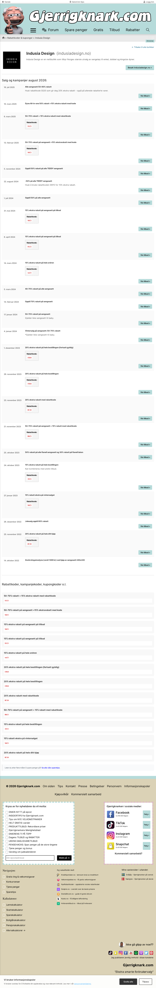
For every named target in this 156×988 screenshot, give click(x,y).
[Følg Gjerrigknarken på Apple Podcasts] (141, 953)
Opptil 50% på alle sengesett (37, 198)
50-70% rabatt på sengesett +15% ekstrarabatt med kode (50, 142)
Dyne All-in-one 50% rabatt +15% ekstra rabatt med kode (50, 103)
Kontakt (71, 786)
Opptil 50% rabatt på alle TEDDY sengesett (44, 168)
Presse (82, 786)
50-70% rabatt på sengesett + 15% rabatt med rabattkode (51, 426)
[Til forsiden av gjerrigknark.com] (13, 20)
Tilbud (114, 30)
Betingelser (97, 786)
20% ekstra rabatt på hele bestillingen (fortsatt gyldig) (49, 347)
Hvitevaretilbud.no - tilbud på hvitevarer (76, 903)
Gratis (98, 30)
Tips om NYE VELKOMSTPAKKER (25, 819)
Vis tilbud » (145, 96)
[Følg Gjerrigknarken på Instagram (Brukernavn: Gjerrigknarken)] (121, 953)
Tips (60, 786)
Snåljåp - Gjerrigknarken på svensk (139, 875)
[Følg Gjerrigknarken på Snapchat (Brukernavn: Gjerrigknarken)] (115, 953)
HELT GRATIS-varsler (19, 823)
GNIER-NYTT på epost (20, 812)
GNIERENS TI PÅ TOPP (20, 834)
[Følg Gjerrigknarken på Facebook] (126, 953)
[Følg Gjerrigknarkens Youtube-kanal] (131, 953)
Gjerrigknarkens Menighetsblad (24, 830)
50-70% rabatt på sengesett (37, 314)
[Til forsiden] (90, 17)
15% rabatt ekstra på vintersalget (40, 495)
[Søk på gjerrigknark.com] (148, 29)
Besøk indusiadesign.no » (140, 67)
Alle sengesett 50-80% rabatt (38, 87)
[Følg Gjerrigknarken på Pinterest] (151, 953)
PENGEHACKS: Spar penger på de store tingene (33, 844)
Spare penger (76, 30)
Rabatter (133, 30)
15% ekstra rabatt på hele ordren (39, 263)
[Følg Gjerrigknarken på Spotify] (136, 953)
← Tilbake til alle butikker (143, 47)
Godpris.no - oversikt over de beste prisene (78, 889)
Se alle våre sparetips (51, 768)
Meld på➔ (64, 858)
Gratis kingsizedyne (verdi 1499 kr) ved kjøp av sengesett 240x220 (55, 560)
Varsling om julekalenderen (22, 852)
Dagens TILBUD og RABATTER (24, 837)
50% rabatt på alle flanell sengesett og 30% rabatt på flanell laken (54, 452)
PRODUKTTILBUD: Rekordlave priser (27, 826)
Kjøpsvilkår (62, 794)
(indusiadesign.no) (73, 53)
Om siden (49, 786)
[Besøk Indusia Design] (11, 60)
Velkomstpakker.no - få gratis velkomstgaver (78, 880)
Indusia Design (42, 38)
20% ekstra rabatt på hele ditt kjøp (40, 534)
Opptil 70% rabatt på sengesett (39, 301)
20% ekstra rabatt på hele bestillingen (42, 374)
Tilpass (145, 981)
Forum (53, 30)
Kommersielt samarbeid (86, 794)
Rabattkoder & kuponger (20, 38)
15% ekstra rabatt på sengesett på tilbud (43, 210)
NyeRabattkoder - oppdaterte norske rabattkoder (80, 884)
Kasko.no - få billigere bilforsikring (74, 899)
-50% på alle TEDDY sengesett (38, 181)
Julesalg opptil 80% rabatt (36, 521)
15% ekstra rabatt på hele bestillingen (41, 465)
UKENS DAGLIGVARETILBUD (23, 841)
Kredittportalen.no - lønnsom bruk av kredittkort (79, 875)
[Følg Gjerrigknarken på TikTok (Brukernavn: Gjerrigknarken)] (110, 953)
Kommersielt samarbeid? (128, 853)
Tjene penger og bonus (20, 848)
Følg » (146, 814)
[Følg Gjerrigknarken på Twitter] (146, 953)
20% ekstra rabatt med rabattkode (40, 400)
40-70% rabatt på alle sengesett (39, 289)
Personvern (114, 786)
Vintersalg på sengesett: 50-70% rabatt (42, 331)
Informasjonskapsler (137, 786)
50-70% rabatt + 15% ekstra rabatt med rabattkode (48, 116)
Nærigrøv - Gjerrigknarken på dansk (139, 879)
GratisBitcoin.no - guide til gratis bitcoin (76, 894)
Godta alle (128, 981)
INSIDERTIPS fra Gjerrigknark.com (26, 815)
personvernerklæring (82, 984)
